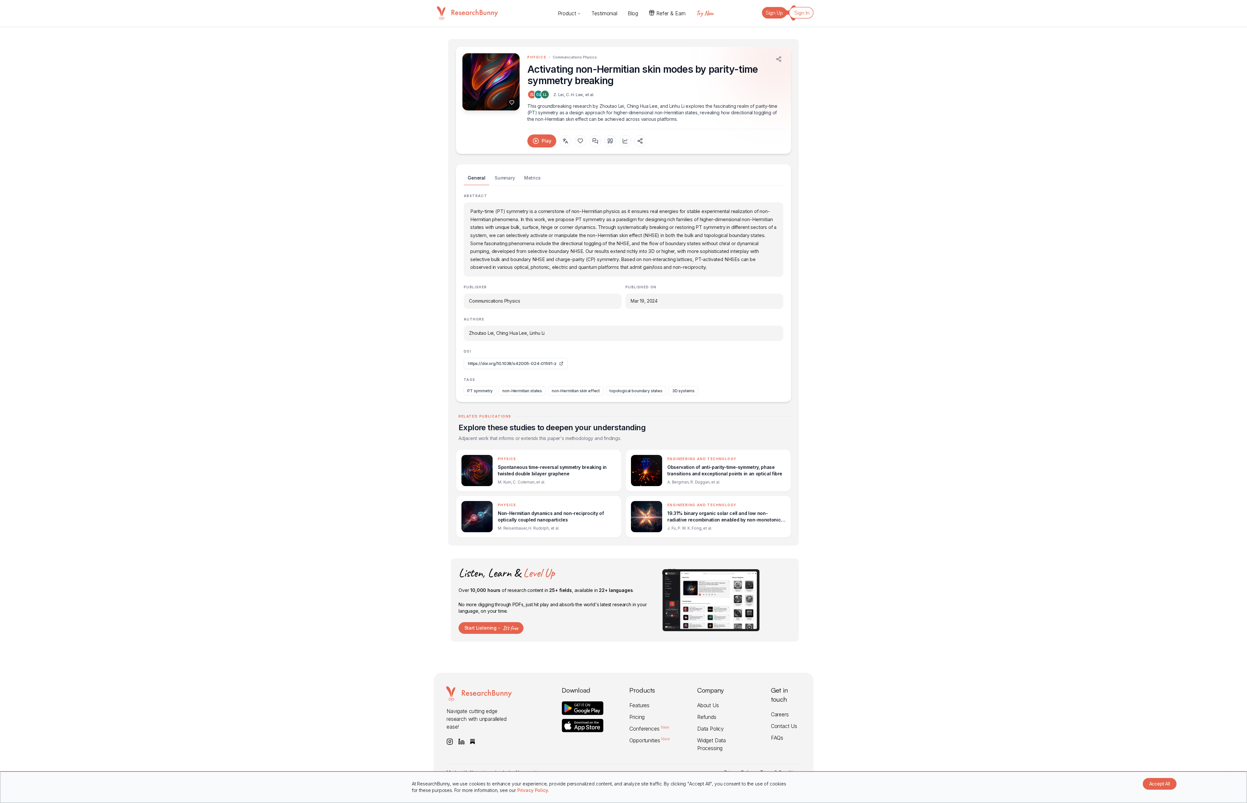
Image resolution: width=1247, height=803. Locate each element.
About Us (708, 705)
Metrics (532, 178)
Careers (780, 714)
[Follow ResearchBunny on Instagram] (450, 741)
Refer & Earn (671, 13)
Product (567, 13)
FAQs (777, 737)
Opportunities (649, 740)
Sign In (802, 12)
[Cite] (610, 141)
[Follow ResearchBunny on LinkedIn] (461, 741)
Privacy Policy (532, 790)
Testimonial (604, 13)
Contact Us (784, 726)
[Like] (512, 102)
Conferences (649, 728)
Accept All (1159, 783)
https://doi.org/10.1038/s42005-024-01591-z (512, 363)
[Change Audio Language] (565, 141)
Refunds (706, 717)
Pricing (637, 717)
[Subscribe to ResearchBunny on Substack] (472, 741)
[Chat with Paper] (595, 141)
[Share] (779, 59)
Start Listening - (491, 628)
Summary (505, 178)
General (476, 178)
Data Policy (710, 728)
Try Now (704, 13)
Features (639, 705)
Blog (633, 13)
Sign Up (774, 12)
